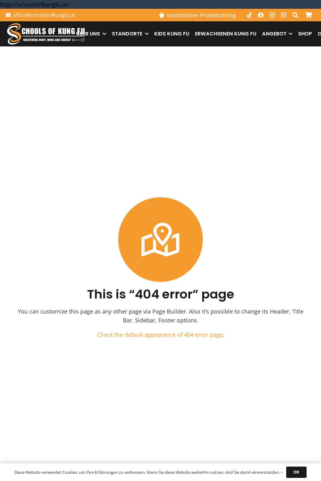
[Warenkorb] (308, 15)
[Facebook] (260, 15)
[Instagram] (272, 15)
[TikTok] (249, 15)
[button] (295, 15)
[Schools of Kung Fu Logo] (46, 34)
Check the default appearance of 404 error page (160, 334)
